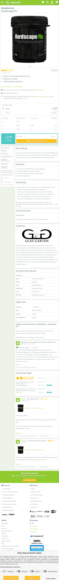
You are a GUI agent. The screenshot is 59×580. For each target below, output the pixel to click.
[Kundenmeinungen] (7, 70)
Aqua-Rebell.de (34, 529)
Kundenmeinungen (6, 171)
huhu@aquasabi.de (6, 182)
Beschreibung (5, 148)
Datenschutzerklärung (6, 567)
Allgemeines (4, 164)
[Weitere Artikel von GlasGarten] (37, 235)
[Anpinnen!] (57, 70)
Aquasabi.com (34, 526)
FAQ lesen (6, 178)
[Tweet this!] (55, 70)
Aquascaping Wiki (7, 531)
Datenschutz (5, 538)
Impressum (5, 536)
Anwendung (4, 154)
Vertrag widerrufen (30, 480)
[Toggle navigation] (2, 2)
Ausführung (7, 105)
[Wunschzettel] (43, 2)
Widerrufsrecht (6, 541)
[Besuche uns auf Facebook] (31, 523)
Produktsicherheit (6, 156)
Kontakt (4, 533)
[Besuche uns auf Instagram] (33, 523)
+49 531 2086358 (8, 184)
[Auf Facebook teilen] (52, 70)
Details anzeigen (51, 578)
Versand (11, 141)
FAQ (3, 526)
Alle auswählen (11, 577)
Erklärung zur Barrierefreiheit (10, 546)
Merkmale (4, 151)
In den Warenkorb (37, 141)
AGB (3, 544)
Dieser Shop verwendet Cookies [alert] (30, 553)
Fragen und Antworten (4, 167)
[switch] (4, 571)
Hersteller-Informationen (5, 160)
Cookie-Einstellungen (8, 549)
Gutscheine (5, 523)
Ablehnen (32, 577)
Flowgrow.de (33, 532)
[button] (52, 2)
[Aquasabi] (13, 2)
